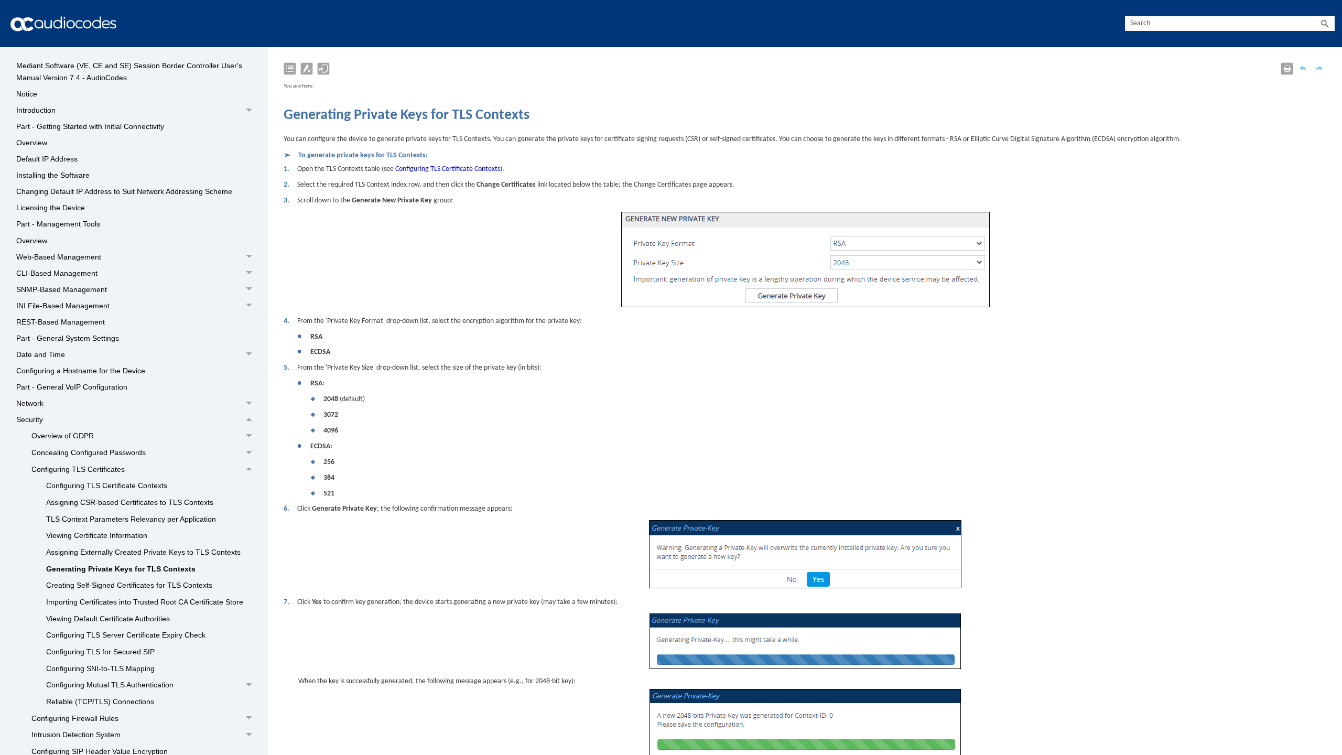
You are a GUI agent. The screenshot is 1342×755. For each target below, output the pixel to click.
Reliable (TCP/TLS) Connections (100, 701)
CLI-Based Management (57, 273)
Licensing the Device (50, 207)
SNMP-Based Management (61, 289)
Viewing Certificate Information (96, 535)
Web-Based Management (58, 257)
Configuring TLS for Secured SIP (100, 652)
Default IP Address (47, 159)
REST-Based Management (60, 322)
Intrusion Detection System (76, 734)
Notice (26, 94)
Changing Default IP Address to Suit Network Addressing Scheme (124, 191)
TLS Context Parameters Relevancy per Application (131, 519)
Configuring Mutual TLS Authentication (110, 685)
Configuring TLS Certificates (78, 469)
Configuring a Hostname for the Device (80, 370)
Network (30, 403)
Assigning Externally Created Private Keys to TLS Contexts (143, 552)
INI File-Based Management (63, 305)
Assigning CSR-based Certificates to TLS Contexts (129, 502)
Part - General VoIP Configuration (71, 387)
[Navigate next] (1319, 68)
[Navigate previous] (1303, 68)
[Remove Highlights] (306, 68)
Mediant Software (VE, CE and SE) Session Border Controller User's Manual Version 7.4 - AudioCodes (129, 71)
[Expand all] (290, 68)
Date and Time (40, 354)
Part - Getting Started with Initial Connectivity (90, 126)
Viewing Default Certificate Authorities (108, 618)
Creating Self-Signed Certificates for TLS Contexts (129, 585)
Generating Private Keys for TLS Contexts (121, 569)
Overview (31, 142)
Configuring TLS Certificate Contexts (106, 485)
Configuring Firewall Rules (74, 718)
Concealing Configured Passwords (88, 452)
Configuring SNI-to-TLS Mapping (100, 668)
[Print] (1287, 68)
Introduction (36, 110)
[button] (1325, 23)
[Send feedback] (323, 68)
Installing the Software (53, 175)
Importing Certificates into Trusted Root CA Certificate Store (144, 602)
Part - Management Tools (58, 224)
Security (29, 419)
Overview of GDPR (62, 436)
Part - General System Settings (67, 338)
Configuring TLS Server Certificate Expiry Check (125, 635)
